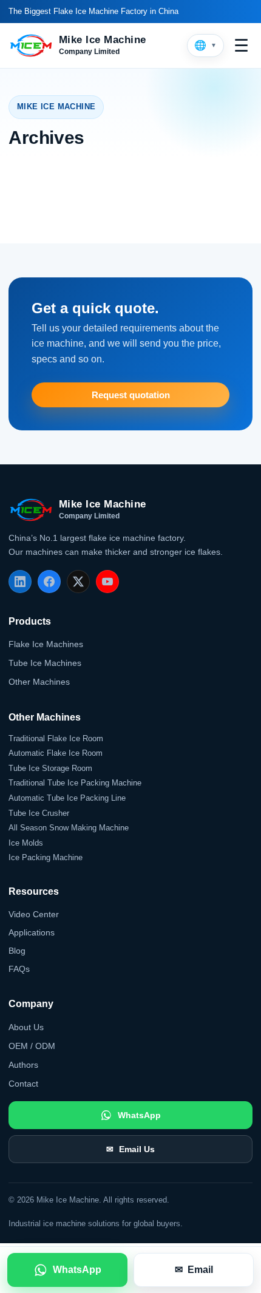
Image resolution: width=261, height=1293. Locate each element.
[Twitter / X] (78, 581)
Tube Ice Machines (44, 663)
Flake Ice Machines (45, 644)
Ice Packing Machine (45, 857)
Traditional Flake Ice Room (55, 738)
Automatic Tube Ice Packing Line (67, 798)
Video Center (33, 914)
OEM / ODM (31, 1046)
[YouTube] (107, 581)
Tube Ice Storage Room (50, 768)
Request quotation (131, 395)
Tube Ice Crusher (38, 813)
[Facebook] (49, 581)
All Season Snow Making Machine (68, 827)
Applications (31, 932)
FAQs (19, 969)
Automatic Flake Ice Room (55, 753)
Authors (23, 1065)
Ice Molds (25, 842)
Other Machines (39, 682)
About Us (26, 1027)
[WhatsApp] (67, 1270)
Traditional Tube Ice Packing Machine (74, 782)
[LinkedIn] (20, 581)
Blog (16, 950)
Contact (23, 1083)
